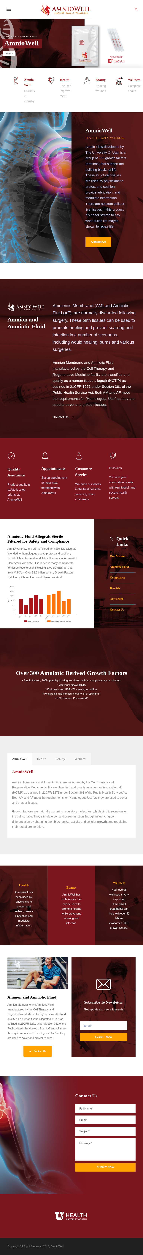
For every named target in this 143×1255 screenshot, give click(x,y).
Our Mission (117, 556)
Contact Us (117, 609)
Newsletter (116, 598)
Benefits (115, 588)
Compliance (117, 577)
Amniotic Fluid (119, 566)
